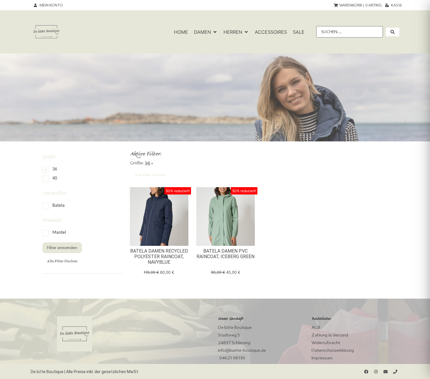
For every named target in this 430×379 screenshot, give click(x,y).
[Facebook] (366, 372)
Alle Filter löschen (62, 261)
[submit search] (392, 32)
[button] (206, 32)
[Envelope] (385, 372)
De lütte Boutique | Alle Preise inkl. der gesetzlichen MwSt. (85, 371)
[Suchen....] (349, 32)
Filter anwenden (62, 247)
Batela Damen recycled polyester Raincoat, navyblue (159, 256)
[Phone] (395, 372)
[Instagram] (376, 372)
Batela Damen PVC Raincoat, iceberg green (225, 253)
